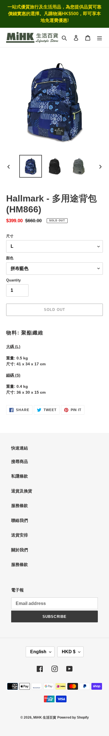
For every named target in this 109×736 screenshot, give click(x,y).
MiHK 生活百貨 (44, 717)
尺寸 (9, 236)
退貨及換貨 (21, 491)
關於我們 (19, 549)
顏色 (9, 258)
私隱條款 (19, 476)
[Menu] (99, 37)
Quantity (13, 280)
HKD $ (68, 651)
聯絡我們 (19, 520)
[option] (31, 166)
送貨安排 (19, 535)
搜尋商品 (19, 461)
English (38, 651)
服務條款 (19, 505)
